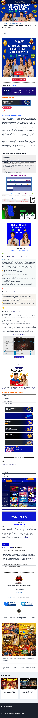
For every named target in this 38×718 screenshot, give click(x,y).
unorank (4, 30)
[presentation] (9, 683)
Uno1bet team (19, 592)
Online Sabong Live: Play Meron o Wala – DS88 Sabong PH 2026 (27, 693)
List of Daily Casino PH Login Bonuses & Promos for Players (8, 667)
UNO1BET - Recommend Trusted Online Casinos (19, 585)
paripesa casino (22, 658)
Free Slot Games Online (7, 706)
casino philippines (10, 23)
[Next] (35, 688)
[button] (3, 492)
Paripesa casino (13, 118)
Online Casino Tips (17, 23)
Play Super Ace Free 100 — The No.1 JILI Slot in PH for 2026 (29, 667)
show (6, 33)
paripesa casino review (30, 658)
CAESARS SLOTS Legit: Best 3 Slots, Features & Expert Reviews (9, 693)
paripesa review (5, 660)
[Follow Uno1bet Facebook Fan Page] (10, 604)
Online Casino (4, 23)
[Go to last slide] (3, 688)
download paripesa (5, 658)
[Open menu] (35, 2)
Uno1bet (10, 597)
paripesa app (16, 658)
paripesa (11, 658)
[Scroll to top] (35, 717)
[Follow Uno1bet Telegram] (27, 604)
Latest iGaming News (6, 709)
